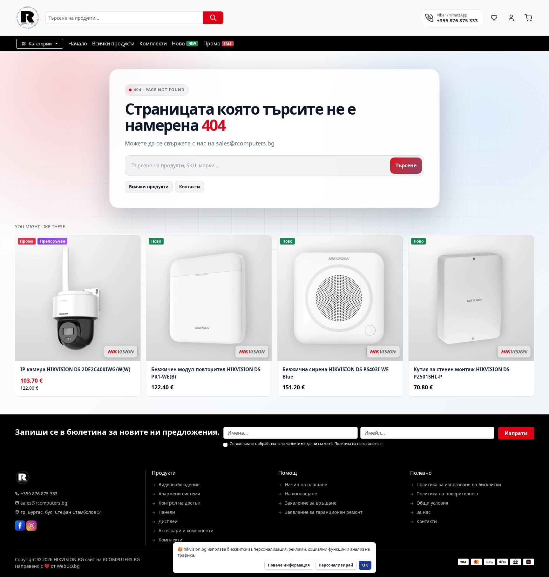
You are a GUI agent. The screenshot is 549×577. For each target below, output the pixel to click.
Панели (167, 512)
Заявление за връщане (310, 503)
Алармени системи (179, 494)
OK (365, 565)
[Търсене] (213, 17)
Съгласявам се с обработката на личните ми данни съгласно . (306, 443)
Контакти (189, 187)
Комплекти (170, 540)
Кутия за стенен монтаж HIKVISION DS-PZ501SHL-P (462, 373)
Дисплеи (168, 521)
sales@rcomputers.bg (44, 503)
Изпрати (516, 433)
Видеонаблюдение (179, 484)
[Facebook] (20, 525)
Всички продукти (149, 187)
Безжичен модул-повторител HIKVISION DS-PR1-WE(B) (206, 373)
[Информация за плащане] (496, 562)
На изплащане (301, 494)
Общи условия (432, 503)
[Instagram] (31, 525)
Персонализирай (336, 565)
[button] (40, 44)
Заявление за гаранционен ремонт (324, 512)
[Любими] (494, 18)
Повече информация (289, 565)
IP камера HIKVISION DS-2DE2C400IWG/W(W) (75, 369)
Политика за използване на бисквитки (459, 484)
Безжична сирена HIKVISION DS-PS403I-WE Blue (335, 373)
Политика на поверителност (359, 443)
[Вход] (511, 18)
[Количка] (528, 18)
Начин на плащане (306, 484)
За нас (423, 512)
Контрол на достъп (179, 503)
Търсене (406, 165)
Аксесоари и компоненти (186, 530)
